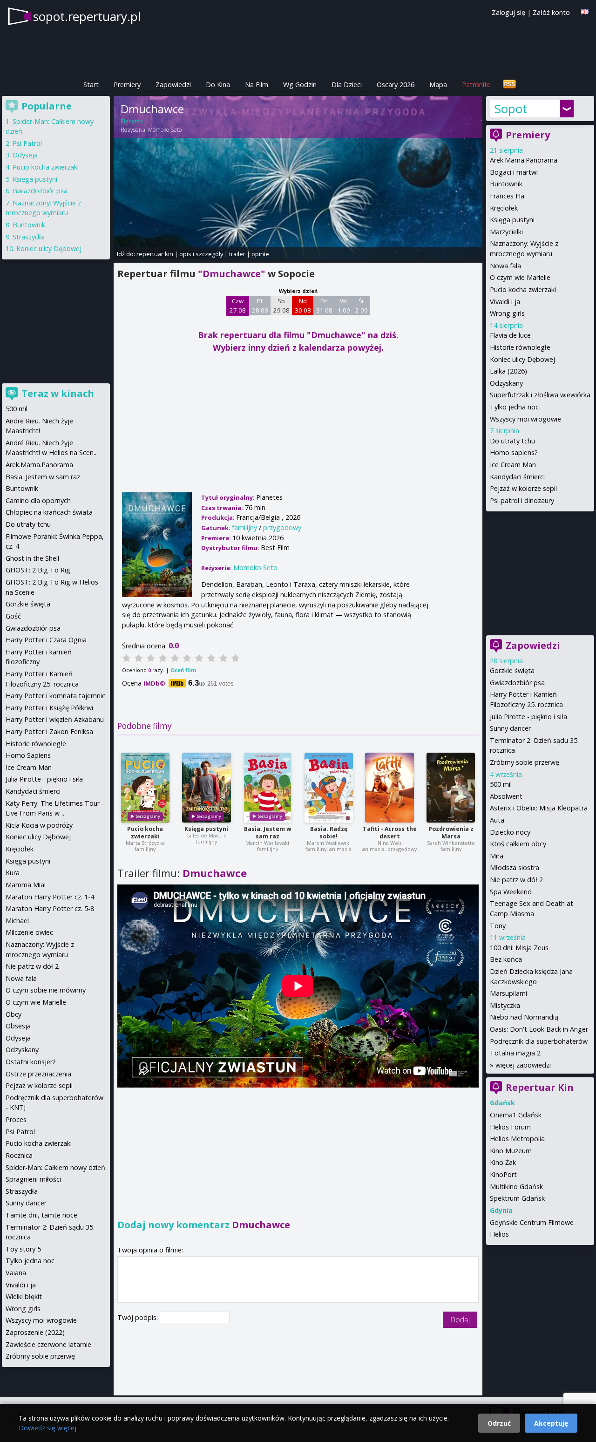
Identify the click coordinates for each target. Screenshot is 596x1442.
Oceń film (183, 670)
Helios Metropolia (517, 1138)
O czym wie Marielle (520, 277)
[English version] (585, 11)
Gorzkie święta (512, 670)
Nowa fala (505, 265)
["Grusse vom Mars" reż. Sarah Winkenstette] (451, 788)
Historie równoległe (520, 347)
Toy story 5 (23, 1249)
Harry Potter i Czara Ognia (46, 639)
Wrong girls (507, 313)
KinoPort (503, 1174)
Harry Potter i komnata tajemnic (55, 695)
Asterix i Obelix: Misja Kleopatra (539, 807)
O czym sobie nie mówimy (46, 990)
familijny (244, 527)
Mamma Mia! (26, 884)
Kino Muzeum (511, 1150)
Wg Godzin (300, 84)
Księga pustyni (206, 829)
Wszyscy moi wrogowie (525, 419)
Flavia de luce (510, 335)
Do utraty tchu (512, 440)
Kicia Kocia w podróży (39, 825)
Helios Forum (510, 1126)
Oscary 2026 (395, 84)
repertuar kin (154, 254)
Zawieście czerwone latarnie (48, 1344)
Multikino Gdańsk (516, 1186)
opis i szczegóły (201, 254)
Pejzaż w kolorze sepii (523, 488)
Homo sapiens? (514, 452)
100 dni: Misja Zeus (519, 947)
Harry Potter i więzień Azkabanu (55, 719)
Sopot (510, 108)
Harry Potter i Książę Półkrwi (49, 707)
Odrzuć (499, 1423)
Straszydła (29, 236)
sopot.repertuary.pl (87, 16)
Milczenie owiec (29, 932)
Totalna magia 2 (515, 1052)
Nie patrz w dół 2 (516, 879)
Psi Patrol (27, 143)
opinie (260, 254)
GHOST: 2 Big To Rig (38, 569)
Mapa (438, 84)
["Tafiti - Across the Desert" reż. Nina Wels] (389, 788)
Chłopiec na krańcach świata (49, 512)
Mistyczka (505, 1005)
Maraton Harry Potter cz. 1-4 (50, 896)
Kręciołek (504, 208)
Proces (16, 1119)
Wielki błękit (24, 1296)
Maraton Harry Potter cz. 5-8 (50, 908)
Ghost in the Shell (32, 558)
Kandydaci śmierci (517, 476)
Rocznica (19, 1155)
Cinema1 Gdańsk (516, 1114)
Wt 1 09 (344, 305)
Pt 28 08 (260, 305)
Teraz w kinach (57, 393)
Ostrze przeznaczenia (38, 1073)
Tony (498, 925)
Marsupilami (508, 993)
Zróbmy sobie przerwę (524, 762)
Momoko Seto (165, 130)
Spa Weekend (511, 891)
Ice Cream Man (513, 464)
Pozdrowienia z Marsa (451, 832)
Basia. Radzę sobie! (328, 832)
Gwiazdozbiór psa (517, 682)
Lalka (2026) (508, 371)
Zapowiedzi (173, 84)
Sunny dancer (510, 728)
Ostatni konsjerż (31, 1061)
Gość (13, 616)
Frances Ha (507, 195)
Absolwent (506, 796)
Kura (13, 872)
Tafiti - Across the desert (390, 832)
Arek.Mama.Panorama (523, 160)
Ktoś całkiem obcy (518, 843)
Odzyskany (506, 383)
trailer (237, 254)
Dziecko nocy (510, 832)
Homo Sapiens (28, 755)
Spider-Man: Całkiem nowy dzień (55, 1167)
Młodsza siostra (514, 867)
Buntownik (506, 183)
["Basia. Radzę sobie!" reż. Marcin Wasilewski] (329, 788)
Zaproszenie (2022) (35, 1332)
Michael (17, 920)
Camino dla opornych (38, 500)
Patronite (476, 84)
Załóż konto (551, 12)
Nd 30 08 (303, 305)
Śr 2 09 (361, 305)
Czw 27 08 (238, 305)
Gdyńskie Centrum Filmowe (532, 1222)
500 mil (501, 784)
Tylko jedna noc (514, 406)
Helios (499, 1234)
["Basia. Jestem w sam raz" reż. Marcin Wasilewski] (267, 788)
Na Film (256, 84)
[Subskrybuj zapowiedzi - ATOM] (509, 84)
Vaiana (16, 1272)
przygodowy (282, 527)
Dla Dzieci (347, 84)
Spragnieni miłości (33, 1179)
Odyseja (25, 154)
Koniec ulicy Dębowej (522, 359)
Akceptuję (551, 1423)
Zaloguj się (508, 12)
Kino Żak (503, 1162)
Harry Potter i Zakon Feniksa (49, 731)
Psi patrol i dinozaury (522, 500)
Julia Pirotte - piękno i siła (528, 716)
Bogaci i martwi (514, 172)
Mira (496, 855)
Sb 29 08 (281, 305)
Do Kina (218, 84)
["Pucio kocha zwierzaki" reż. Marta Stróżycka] (145, 788)
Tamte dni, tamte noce (41, 1215)
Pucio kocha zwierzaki (145, 832)
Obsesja (18, 1025)
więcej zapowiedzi (523, 1065)
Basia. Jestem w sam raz (267, 832)
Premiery (127, 84)
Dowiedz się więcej (47, 1427)
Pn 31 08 (324, 305)
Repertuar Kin (540, 1087)
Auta (497, 820)
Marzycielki (506, 231)
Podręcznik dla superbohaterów (539, 1041)
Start (91, 84)
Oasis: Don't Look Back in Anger (539, 1029)
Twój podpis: (138, 1317)
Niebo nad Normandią (524, 1017)
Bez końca (506, 959)
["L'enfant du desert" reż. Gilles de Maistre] (206, 788)
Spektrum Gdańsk (517, 1198)
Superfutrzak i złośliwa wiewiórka (540, 394)
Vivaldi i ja (505, 301)
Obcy (13, 1014)
